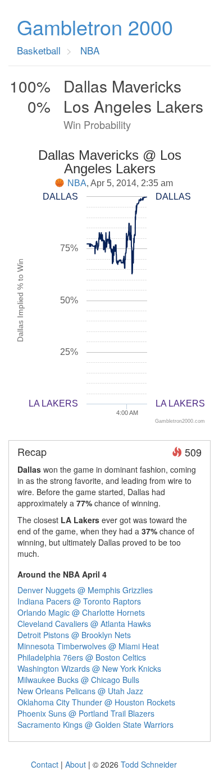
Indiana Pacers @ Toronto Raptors (79, 601)
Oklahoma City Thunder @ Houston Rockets (96, 702)
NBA (76, 183)
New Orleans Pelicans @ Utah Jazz (80, 690)
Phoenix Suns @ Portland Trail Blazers (85, 713)
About (75, 764)
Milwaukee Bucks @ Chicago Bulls (78, 679)
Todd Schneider (149, 764)
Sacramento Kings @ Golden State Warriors (95, 724)
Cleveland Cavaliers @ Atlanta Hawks (84, 623)
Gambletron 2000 (95, 27)
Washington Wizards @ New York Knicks (89, 668)
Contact (44, 764)
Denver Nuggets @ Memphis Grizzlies (85, 590)
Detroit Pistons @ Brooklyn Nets (74, 634)
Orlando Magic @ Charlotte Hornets (81, 612)
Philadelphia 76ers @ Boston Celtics (81, 657)
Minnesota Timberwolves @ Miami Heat (88, 646)
